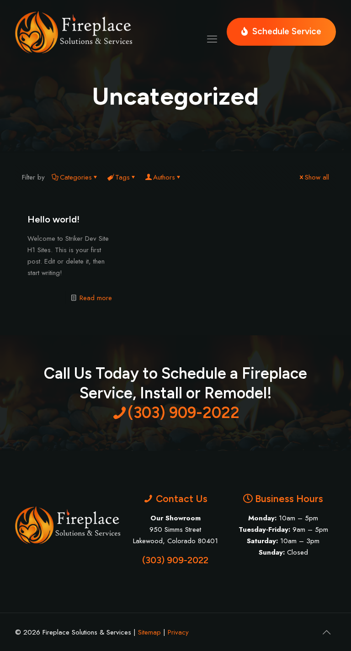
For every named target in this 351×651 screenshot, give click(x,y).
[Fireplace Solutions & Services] (73, 32)
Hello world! (53, 219)
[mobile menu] (212, 32)
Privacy (178, 632)
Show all (317, 177)
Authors (164, 177)
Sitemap (149, 632)
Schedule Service (286, 31)
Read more (96, 298)
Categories (76, 177)
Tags (122, 177)
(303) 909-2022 (175, 560)
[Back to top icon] (326, 632)
